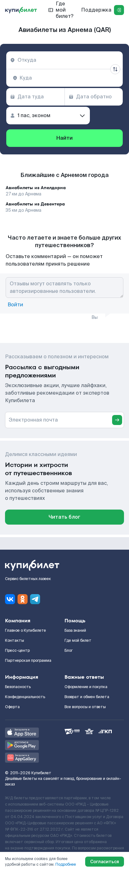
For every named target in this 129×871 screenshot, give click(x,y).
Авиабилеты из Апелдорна (36, 187)
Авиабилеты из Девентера (35, 204)
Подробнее (65, 864)
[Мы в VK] (10, 599)
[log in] (119, 10)
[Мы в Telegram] (35, 599)
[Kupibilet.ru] (21, 10)
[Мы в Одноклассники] (23, 599)
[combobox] (64, 60)
